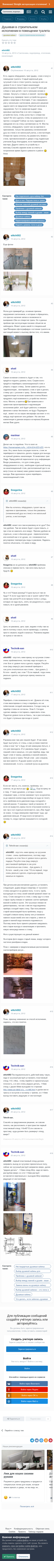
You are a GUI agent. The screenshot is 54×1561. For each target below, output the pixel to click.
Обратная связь (43, 1528)
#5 (52, 436)
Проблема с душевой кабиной (28, 208)
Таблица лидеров (35, 1531)
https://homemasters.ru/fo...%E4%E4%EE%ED (23, 447)
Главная (8, 18)
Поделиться (14, 1418)
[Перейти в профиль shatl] (6, 370)
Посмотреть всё (27, 1506)
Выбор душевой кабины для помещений (28, 1271)
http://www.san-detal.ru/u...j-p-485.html (19, 1089)
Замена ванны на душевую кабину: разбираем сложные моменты (31, 1285)
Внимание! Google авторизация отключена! (25, 4)
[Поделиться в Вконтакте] (37, 1440)
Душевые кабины (23, 216)
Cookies (12, 1531)
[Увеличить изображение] (46, 93)
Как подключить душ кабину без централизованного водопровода (30, 196)
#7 (52, 557)
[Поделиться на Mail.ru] (41, 1440)
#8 (52, 585)
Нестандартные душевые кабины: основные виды (30, 1266)
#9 (52, 618)
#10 (51, 649)
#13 (51, 778)
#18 (51, 1153)
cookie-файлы (22, 1540)
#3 (52, 303)
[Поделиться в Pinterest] (51, 1440)
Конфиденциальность (23, 1528)
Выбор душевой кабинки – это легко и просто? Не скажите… (32, 1289)
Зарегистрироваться (27, 1349)
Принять (10, 1556)
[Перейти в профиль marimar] (6, 437)
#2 (52, 236)
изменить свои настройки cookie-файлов (20, 1546)
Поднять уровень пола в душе (29, 224)
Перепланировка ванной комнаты (30, 220)
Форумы (21, 18)
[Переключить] (7, 501)
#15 (51, 1011)
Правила (22, 1531)
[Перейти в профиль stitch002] (6, 68)
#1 (52, 68)
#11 (51, 692)
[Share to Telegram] (32, 1440)
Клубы (44, 18)
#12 (51, 732)
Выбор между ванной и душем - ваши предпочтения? (32, 212)
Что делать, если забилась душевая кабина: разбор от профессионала (32, 1299)
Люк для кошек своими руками (18, 1475)
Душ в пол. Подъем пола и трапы (30, 200)
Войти (27, 1368)
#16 (51, 1067)
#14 (51, 836)
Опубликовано (24, 70)
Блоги (32, 18)
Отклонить (23, 1556)
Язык (7, 1528)
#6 (52, 491)
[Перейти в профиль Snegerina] (6, 492)
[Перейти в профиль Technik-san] (6, 650)
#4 (52, 369)
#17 (51, 1109)
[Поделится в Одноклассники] (46, 1440)
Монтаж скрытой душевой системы (31, 204)
